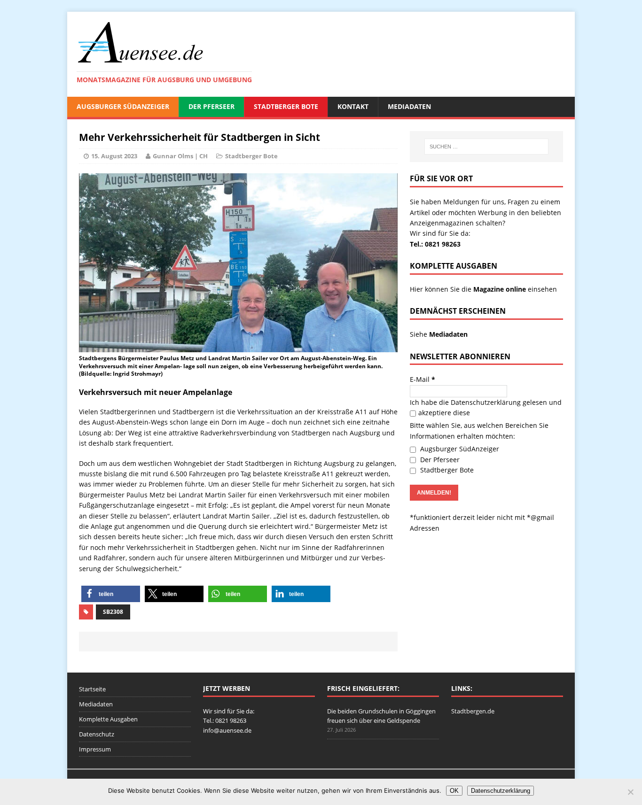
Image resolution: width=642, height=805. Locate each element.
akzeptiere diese (444, 412)
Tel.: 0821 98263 (435, 244)
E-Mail (422, 379)
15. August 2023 (114, 156)
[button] (110, 594)
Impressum (95, 749)
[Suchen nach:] (486, 147)
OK (454, 790)
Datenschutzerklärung (486, 402)
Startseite (92, 689)
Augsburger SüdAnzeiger (123, 106)
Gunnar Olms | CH (180, 156)
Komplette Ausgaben (108, 719)
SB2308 (113, 612)
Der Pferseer (211, 106)
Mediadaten (409, 106)
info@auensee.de (227, 730)
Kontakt (352, 106)
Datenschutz (96, 734)
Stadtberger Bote (286, 106)
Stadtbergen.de (472, 711)
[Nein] (630, 792)
